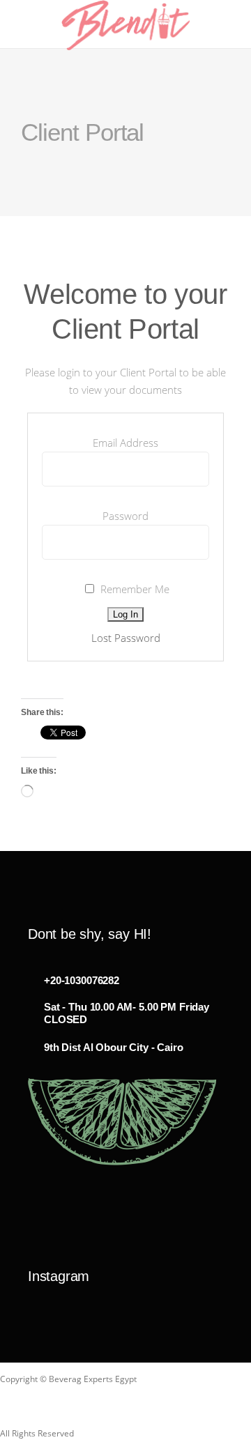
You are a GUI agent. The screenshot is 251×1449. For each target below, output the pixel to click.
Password (125, 516)
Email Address (125, 443)
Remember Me (133, 589)
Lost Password (125, 638)
